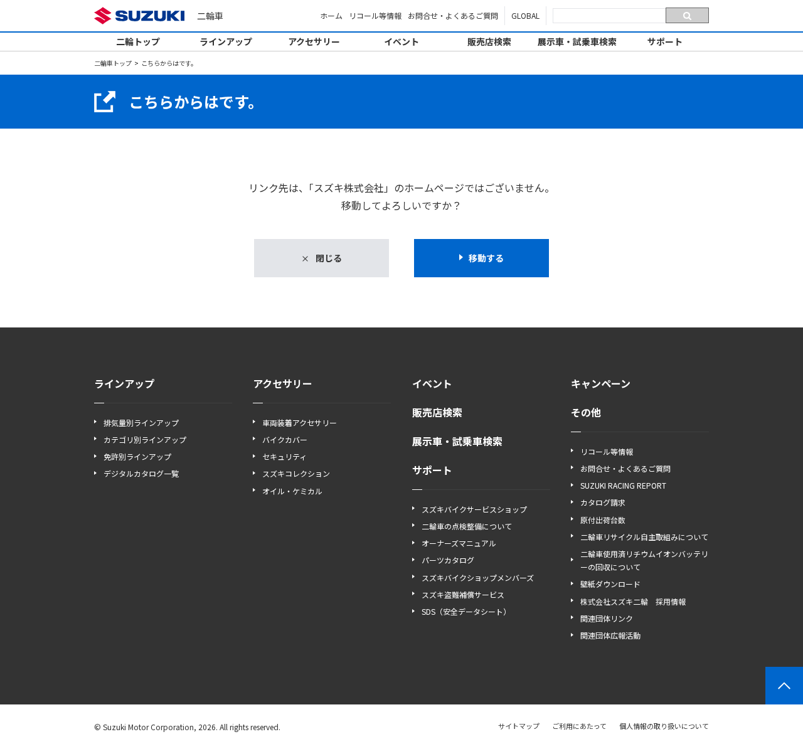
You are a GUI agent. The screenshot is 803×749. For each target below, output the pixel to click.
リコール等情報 (375, 15)
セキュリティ (284, 456)
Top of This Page (784, 685)
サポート (665, 41)
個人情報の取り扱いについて (664, 726)
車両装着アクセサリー (299, 422)
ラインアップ (225, 41)
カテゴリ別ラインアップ (145, 439)
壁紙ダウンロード (610, 583)
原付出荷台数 (602, 519)
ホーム (331, 15)
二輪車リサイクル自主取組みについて (644, 536)
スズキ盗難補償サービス (463, 594)
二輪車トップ (113, 63)
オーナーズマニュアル (459, 543)
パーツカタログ (448, 560)
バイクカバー (284, 439)
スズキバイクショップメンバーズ (478, 577)
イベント (401, 41)
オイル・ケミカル (292, 491)
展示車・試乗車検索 (577, 41)
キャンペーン (600, 383)
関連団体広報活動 (610, 635)
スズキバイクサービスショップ (474, 509)
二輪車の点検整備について (467, 526)
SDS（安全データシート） (466, 611)
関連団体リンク (606, 618)
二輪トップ (138, 41)
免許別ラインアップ (137, 456)
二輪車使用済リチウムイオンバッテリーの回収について (644, 560)
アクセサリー (314, 41)
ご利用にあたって (579, 726)
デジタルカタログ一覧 (141, 473)
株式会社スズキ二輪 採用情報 (633, 601)
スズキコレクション (296, 473)
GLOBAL (525, 15)
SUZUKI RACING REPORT (623, 485)
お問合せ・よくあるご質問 (453, 15)
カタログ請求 (602, 502)
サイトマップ (519, 726)
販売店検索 (489, 41)
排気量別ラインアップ (141, 422)
